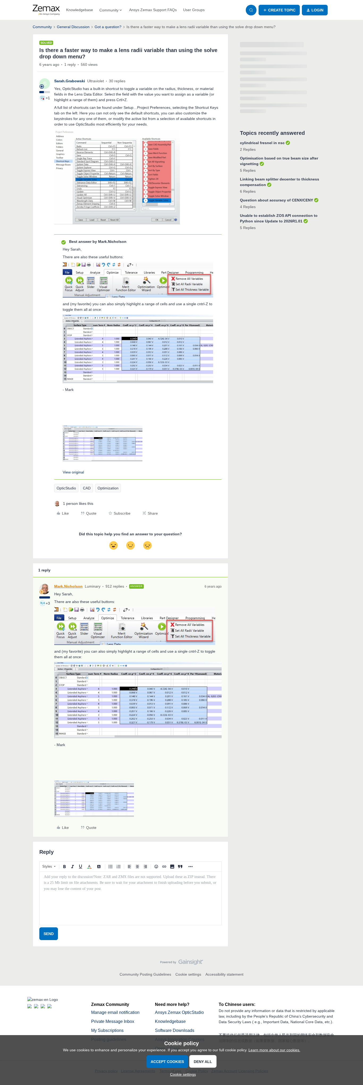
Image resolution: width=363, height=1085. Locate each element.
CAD (87, 488)
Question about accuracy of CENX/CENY (276, 200)
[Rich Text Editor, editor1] (130, 898)
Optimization (108, 488)
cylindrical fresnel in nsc (262, 143)
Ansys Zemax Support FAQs (153, 10)
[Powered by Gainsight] (181, 963)
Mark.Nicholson (68, 586)
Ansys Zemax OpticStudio (179, 1012)
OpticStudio (66, 488)
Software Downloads (174, 1030)
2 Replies (248, 149)
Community (42, 27)
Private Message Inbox (112, 1021)
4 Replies (248, 207)
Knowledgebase (79, 10)
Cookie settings (188, 974)
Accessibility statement (224, 974)
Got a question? (108, 27)
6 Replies (248, 191)
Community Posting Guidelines (145, 974)
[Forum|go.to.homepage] (46, 10)
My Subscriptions (107, 1030)
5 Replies (248, 170)
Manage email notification (115, 1012)
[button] (279, 10)
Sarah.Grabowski (69, 81)
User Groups (194, 10)
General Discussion (73, 27)
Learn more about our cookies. (274, 1050)
